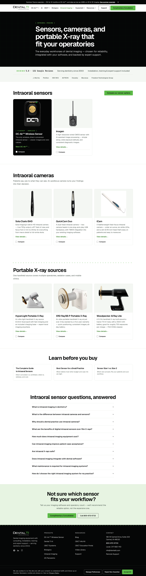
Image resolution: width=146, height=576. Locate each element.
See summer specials (107, 2)
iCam (99, 221)
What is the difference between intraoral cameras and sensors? (61, 414)
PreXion (46, 78)
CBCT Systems (50, 545)
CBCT (46, 8)
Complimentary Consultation (123, 8)
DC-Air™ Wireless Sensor (29, 133)
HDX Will (55, 78)
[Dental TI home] (21, 8)
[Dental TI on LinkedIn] (18, 550)
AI (42, 8)
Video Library (80, 550)
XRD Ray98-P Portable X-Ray (71, 315)
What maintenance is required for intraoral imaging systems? (60, 466)
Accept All (127, 572)
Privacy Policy (54, 573)
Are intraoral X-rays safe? (43, 451)
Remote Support (112, 554)
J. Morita (36, 78)
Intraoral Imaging (66, 8)
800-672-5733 (112, 543)
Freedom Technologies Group (102, 78)
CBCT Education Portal (84, 545)
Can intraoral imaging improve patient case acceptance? (57, 444)
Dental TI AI (48, 541)
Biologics (55, 8)
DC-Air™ (34, 8)
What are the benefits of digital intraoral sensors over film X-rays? (62, 429)
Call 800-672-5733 (88, 516)
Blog (77, 537)
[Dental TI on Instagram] (22, 550)
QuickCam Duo (64, 221)
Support (104, 8)
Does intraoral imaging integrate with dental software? (57, 458)
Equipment (79, 8)
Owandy (75, 78)
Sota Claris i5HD (24, 221)
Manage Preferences (93, 572)
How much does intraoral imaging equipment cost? (55, 436)
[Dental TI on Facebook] (14, 550)
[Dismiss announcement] (118, 2)
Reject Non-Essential (112, 572)
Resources (90, 8)
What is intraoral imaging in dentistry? (49, 407)
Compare (21, 152)
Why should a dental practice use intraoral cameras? (56, 421)
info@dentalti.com (113, 550)
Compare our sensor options (118, 93)
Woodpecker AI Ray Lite (109, 315)
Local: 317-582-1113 (113, 547)
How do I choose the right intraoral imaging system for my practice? (63, 473)
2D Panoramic (49, 558)
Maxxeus (84, 78)
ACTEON (65, 78)
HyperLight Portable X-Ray (29, 315)
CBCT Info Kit (80, 541)
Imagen (60, 131)
